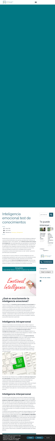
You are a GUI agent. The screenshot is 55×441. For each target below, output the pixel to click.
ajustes (17, 439)
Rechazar (39, 437)
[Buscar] (51, 215)
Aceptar (30, 437)
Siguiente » (45, 250)
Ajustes (48, 437)
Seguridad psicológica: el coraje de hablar (43, 236)
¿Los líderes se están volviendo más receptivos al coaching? (50, 238)
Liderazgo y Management (17, 232)
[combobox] (44, 215)
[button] (35, 2)
